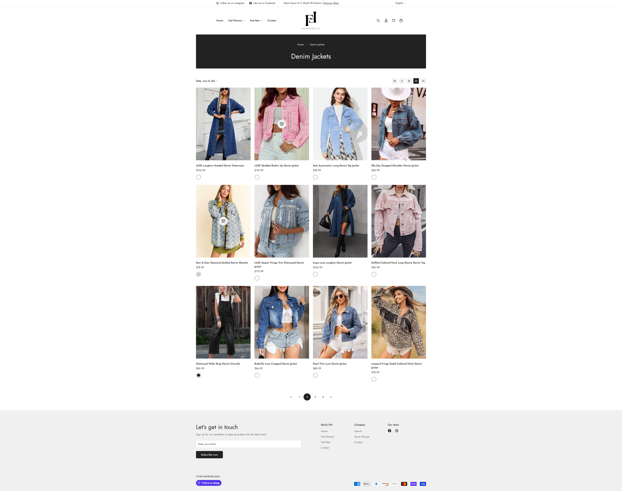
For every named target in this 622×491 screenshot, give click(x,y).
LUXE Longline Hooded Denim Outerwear (220, 165)
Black (198, 375)
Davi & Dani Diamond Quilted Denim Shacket (222, 263)
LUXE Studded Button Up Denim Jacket (276, 165)
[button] (401, 20)
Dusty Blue (315, 375)
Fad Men (255, 20)
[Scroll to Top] (615, 473)
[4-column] (416, 81)
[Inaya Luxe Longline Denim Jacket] (340, 221)
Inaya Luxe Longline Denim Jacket (332, 263)
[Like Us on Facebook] (389, 430)
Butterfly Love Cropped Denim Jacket (275, 364)
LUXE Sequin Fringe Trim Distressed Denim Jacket (279, 264)
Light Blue (198, 274)
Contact (272, 20)
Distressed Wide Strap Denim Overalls (218, 364)
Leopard (374, 379)
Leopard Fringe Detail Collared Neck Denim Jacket (396, 365)
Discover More (331, 3)
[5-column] (423, 81)
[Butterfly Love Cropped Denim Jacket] (281, 322)
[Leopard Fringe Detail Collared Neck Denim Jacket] (398, 322)
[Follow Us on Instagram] (396, 430)
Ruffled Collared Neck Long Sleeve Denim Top (398, 263)
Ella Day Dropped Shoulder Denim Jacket (394, 165)
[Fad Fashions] (311, 20)
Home (219, 20)
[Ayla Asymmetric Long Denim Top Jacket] (340, 124)
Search (358, 431)
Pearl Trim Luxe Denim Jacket (329, 364)
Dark (198, 177)
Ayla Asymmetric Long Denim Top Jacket (336, 165)
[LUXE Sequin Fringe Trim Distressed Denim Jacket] (281, 221)
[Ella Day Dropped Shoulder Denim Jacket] (398, 124)
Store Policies (361, 437)
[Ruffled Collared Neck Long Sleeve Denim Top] (398, 221)
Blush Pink (257, 177)
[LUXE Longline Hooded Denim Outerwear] (223, 124)
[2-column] (402, 81)
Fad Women (235, 20)
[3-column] (409, 81)
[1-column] (394, 81)
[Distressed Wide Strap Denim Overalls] (223, 322)
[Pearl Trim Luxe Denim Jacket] (340, 322)
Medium (315, 177)
